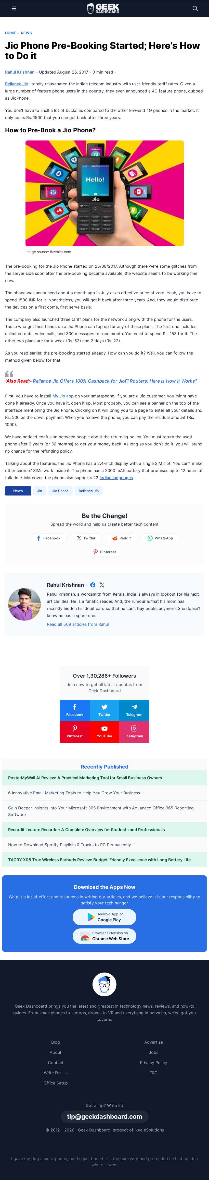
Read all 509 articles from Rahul (78, 624)
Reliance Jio (16, 83)
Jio (39, 491)
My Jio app (63, 395)
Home (10, 33)
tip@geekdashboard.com (104, 1116)
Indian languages (116, 477)
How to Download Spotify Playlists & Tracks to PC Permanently (69, 844)
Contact (55, 1062)
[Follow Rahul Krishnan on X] (101, 584)
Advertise (153, 1042)
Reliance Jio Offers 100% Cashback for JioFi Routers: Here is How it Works (114, 381)
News (26, 33)
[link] (92, 584)
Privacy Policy (153, 1062)
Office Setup (56, 1082)
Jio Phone (60, 491)
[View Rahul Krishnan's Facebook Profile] (92, 584)
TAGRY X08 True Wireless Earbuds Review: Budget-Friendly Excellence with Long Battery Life (99, 859)
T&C (154, 1072)
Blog (55, 1042)
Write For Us (56, 1072)
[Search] (195, 8)
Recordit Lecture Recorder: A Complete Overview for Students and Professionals (86, 829)
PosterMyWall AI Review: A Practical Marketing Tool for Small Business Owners (85, 777)
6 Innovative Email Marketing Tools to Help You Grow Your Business (74, 792)
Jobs (153, 1052)
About (55, 1052)
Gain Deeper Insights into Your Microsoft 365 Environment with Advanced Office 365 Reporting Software (101, 811)
